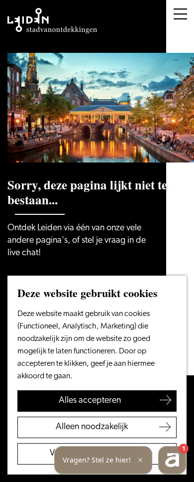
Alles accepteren (90, 400)
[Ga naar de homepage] (52, 21)
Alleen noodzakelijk (92, 427)
